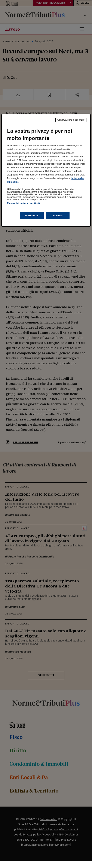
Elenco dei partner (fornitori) (23, 203)
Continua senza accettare (71, 119)
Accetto (58, 215)
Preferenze (32, 215)
